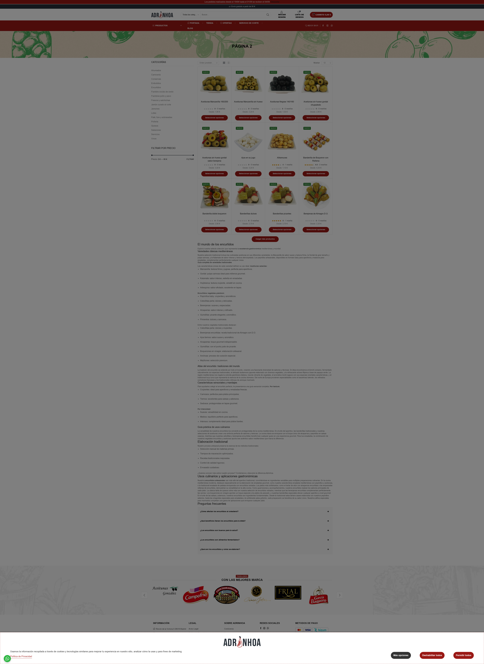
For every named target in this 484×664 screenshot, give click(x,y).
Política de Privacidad (21, 656)
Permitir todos (463, 655)
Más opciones (400, 655)
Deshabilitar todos (432, 655)
